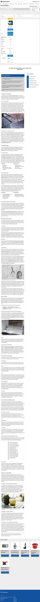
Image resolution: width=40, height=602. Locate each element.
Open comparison (5, 555)
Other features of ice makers (33, 82)
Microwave (3, 552)
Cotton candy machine (33, 553)
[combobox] (18, 16)
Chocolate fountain (14, 552)
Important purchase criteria (32, 80)
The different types (31, 78)
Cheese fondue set (4, 569)
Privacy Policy (15, 599)
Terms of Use (15, 598)
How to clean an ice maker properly (33, 84)
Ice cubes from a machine (32, 76)
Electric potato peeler (24, 553)
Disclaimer (15, 600)
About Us (15, 597)
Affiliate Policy (15, 601)
